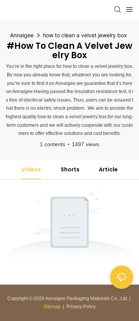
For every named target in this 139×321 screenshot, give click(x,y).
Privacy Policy (81, 306)
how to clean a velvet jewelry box (85, 35)
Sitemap (52, 306)
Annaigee (22, 35)
